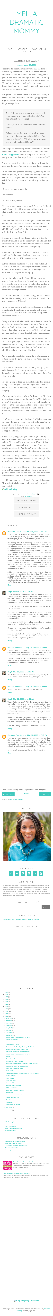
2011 (6, 1009)
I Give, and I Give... (11, 1080)
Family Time (9, 1102)
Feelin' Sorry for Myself (13, 1104)
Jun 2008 (9, 1032)
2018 (6, 994)
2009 (6, 1013)
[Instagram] (29, 874)
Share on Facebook (26, 500)
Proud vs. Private (11, 1083)
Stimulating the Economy (13, 1085)
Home (9, 49)
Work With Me (39, 49)
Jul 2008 (8, 1030)
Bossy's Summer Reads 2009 (13, 1128)
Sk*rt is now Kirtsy (11, 1087)
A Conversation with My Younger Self (16, 1145)
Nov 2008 (9, 1020)
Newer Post (8, 794)
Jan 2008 (9, 1110)
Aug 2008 (9, 1028)
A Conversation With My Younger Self (17, 1049)
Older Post (45, 794)
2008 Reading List (10, 1130)
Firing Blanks (10, 1078)
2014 (6, 1001)
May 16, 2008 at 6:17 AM (37, 532)
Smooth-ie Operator (12, 1039)
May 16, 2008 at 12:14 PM (36, 647)
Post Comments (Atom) (16, 799)
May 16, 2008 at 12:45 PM (36, 686)
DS (25, 496)
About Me (22, 49)
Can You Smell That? (12, 1042)
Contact (26, 51)
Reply (10, 585)
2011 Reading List (10, 1122)
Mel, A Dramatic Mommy (26, 22)
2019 (6, 992)
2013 (6, 1004)
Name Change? (10, 1059)
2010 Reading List (10, 1124)
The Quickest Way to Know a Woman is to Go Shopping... (23, 1073)
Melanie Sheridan (15, 647)
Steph (10, 592)
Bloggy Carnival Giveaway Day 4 (23, 1161)
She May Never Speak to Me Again (15, 1141)
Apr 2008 (9, 1107)
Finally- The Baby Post (12, 1097)
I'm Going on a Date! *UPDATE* (15, 1061)
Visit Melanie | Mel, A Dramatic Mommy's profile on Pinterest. (21, 919)
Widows (8, 1056)
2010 (6, 1011)
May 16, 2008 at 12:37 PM (23, 672)
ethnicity (29, 496)
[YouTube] (41, 874)
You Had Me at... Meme (12, 1044)
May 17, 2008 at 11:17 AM (23, 699)
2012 (6, 1006)
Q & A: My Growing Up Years (14, 1068)
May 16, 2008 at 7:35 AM (23, 592)
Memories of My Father (11, 1147)
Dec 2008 (9, 1018)
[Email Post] (38, 494)
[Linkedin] (35, 874)
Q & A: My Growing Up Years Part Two (17, 1066)
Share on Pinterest (27, 514)
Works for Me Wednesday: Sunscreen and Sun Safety (22, 1063)
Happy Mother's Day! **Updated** (15, 1090)
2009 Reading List (10, 1126)
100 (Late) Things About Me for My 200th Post (16, 1173)
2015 (6, 999)
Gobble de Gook (11, 1075)
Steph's (5, 154)
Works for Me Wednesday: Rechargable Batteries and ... (22, 1046)
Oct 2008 (9, 1023)
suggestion (14, 154)
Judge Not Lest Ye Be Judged (13, 1143)
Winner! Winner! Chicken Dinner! (15, 1095)
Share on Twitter (26, 507)
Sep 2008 (9, 1025)
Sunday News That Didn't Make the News (18, 1037)
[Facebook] (11, 874)
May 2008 (9, 1035)
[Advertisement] (26, 1209)
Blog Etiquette (10, 1099)
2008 (6, 1016)
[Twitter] (17, 874)
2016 (6, 997)
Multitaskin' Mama (11, 1071)
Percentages (9, 1092)
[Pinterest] (23, 874)
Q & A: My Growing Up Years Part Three (18, 1051)
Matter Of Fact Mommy (17, 532)
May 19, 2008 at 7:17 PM (37, 735)
